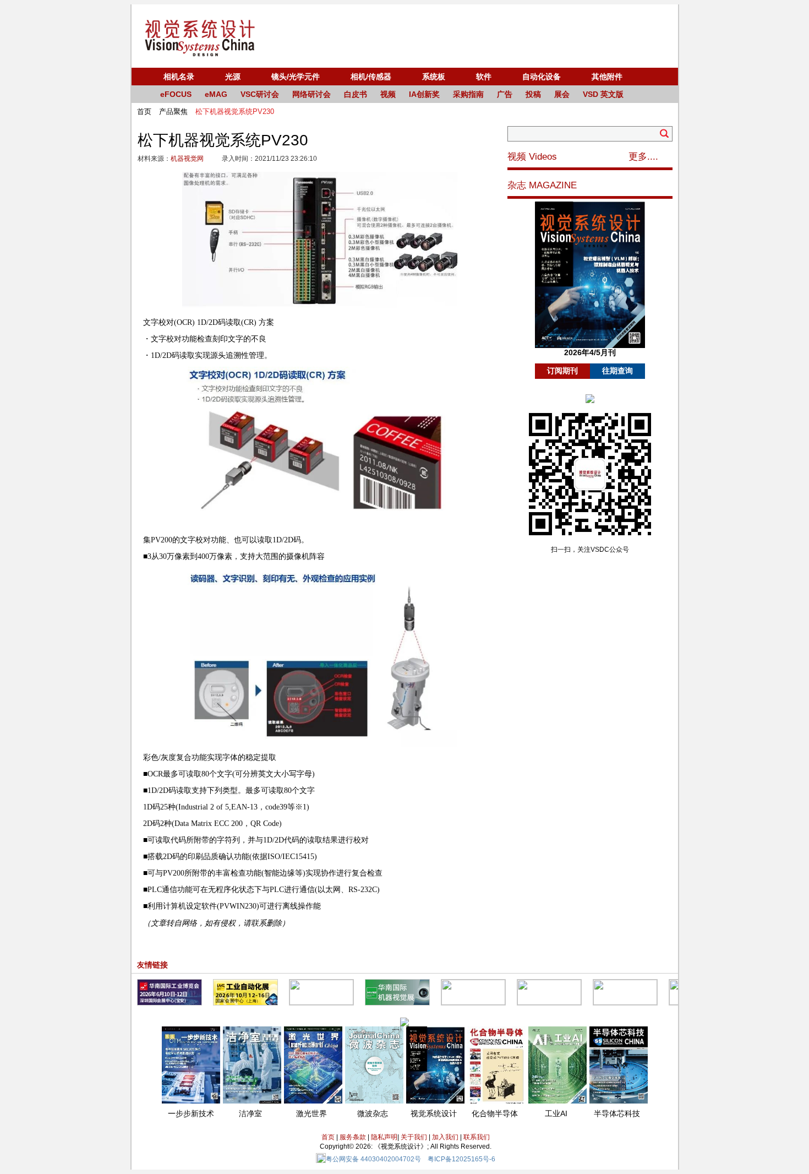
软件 (483, 76)
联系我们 (476, 1137)
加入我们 (445, 1137)
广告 (504, 94)
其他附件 (607, 76)
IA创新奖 (424, 94)
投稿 (533, 94)
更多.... (643, 156)
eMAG (216, 94)
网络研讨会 (311, 94)
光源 (232, 76)
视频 (388, 94)
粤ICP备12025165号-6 (461, 1159)
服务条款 (353, 1137)
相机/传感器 (371, 76)
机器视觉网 (187, 158)
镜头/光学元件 (295, 76)
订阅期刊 (562, 370)
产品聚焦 (173, 111)
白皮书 (355, 94)
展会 (562, 94)
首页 (144, 111)
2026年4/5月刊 (590, 352)
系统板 (433, 76)
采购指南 (468, 94)
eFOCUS (176, 94)
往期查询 (617, 370)
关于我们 (414, 1137)
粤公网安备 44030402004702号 (373, 1159)
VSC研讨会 (259, 94)
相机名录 (178, 76)
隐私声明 (384, 1137)
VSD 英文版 (603, 94)
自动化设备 (541, 76)
